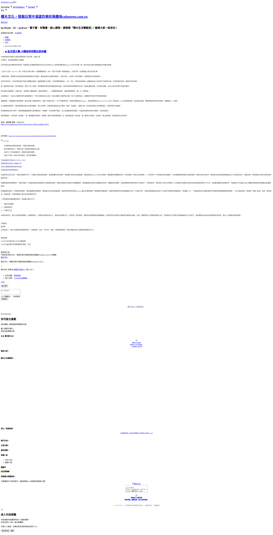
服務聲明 (157, 505)
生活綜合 (18, 33)
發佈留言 (4, 299)
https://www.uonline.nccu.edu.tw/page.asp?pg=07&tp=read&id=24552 (25, 124)
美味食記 (17, 275)
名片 (7, 42)
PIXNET (120, 505)
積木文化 (4, 257)
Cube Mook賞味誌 (20, 278)
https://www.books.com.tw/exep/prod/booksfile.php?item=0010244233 (32, 136)
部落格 (7, 40)
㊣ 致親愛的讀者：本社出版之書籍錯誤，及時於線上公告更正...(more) (136, 433)
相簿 (7, 37)
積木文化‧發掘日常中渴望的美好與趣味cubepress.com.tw (44, 16)
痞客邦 (16, 269)
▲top (3, 282)
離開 (12, 531)
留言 (21, 269)
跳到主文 (4, 22)
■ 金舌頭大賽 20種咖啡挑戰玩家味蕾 (25, 51)
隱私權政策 (148, 505)
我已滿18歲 (5, 531)
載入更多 (4, 286)
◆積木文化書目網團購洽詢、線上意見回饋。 (136, 343)
